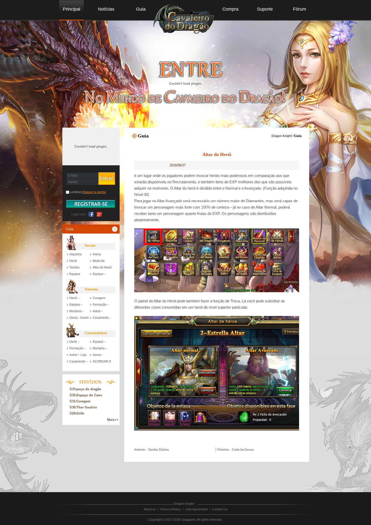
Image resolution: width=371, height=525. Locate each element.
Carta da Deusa (243, 449)
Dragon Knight (282, 136)
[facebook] (91, 214)
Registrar (90, 204)
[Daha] (115, 229)
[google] (98, 214)
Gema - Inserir (79, 317)
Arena (97, 254)
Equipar (74, 274)
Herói (73, 261)
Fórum (299, 9)
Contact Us (219, 509)
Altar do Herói (102, 267)
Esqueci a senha (94, 192)
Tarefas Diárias (158, 449)
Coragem (99, 298)
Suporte (265, 9)
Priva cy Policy (170, 509)
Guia (141, 9)
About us (150, 509)
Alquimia (75, 254)
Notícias (106, 9)
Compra (230, 9)
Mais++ (112, 420)
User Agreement (196, 509)
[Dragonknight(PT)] (186, 20)
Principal (71, 9)
